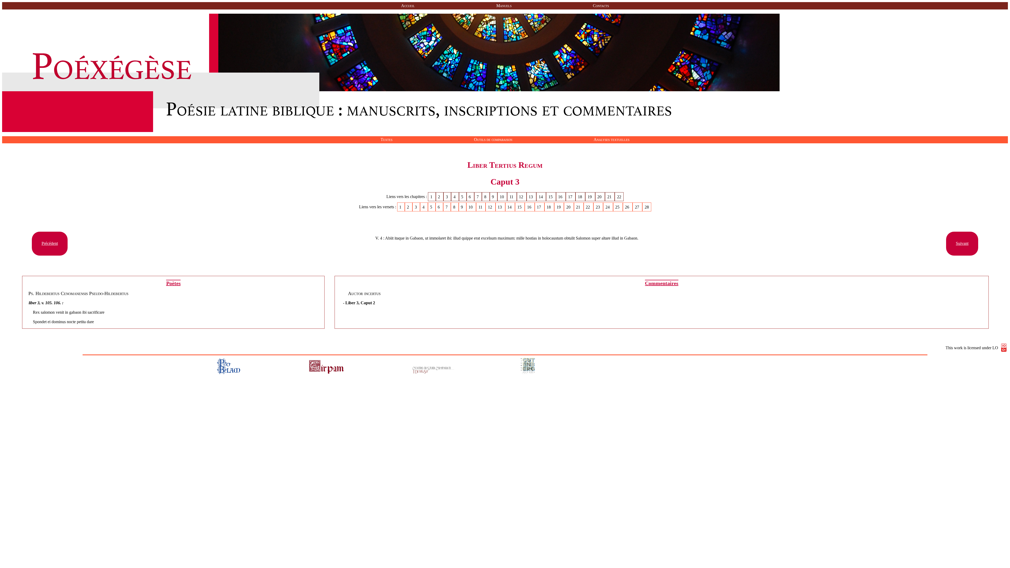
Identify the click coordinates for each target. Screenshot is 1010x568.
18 (580, 196)
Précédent (50, 243)
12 (521, 196)
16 (560, 196)
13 (531, 196)
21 (610, 196)
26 (627, 207)
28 (647, 207)
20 (600, 196)
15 (551, 196)
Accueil (408, 5)
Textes (386, 139)
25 (617, 207)
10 (502, 196)
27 (637, 207)
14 (541, 196)
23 (598, 207)
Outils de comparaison (493, 139)
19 (590, 196)
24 (608, 207)
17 (570, 196)
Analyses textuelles (611, 139)
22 (619, 196)
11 (511, 196)
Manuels (504, 5)
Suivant (962, 243)
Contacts (601, 5)
